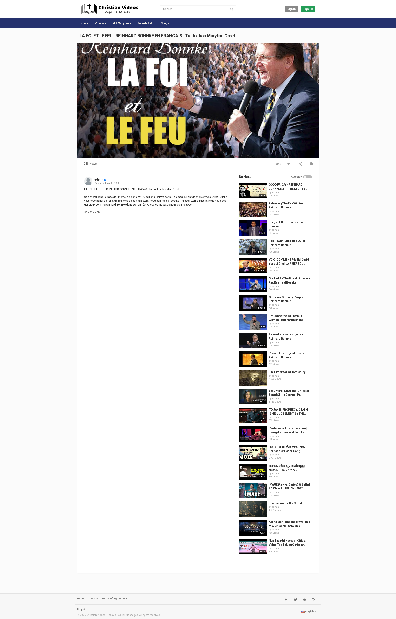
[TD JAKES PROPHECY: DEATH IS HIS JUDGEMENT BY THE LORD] (253, 415)
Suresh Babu (146, 23)
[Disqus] (159, 274)
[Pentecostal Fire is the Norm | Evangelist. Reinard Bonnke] (253, 434)
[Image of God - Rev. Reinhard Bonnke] (253, 228)
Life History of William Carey (287, 372)
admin (98, 179)
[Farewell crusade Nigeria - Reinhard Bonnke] (253, 340)
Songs (165, 23)
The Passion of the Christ (285, 503)
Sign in (292, 9)
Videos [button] (99, 23)
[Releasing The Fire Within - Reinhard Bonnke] (253, 209)
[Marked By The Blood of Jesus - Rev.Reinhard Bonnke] (253, 284)
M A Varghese (122, 23)
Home (84, 23)
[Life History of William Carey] (253, 378)
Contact (93, 598)
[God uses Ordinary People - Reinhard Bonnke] (253, 303)
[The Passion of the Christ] (253, 509)
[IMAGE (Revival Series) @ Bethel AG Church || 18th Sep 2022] (253, 490)
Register (308, 9)
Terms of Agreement (114, 598)
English (309, 611)
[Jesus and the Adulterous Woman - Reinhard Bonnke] (253, 322)
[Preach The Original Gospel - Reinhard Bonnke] (253, 359)
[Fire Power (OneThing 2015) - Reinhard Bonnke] (253, 247)
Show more (92, 211)
